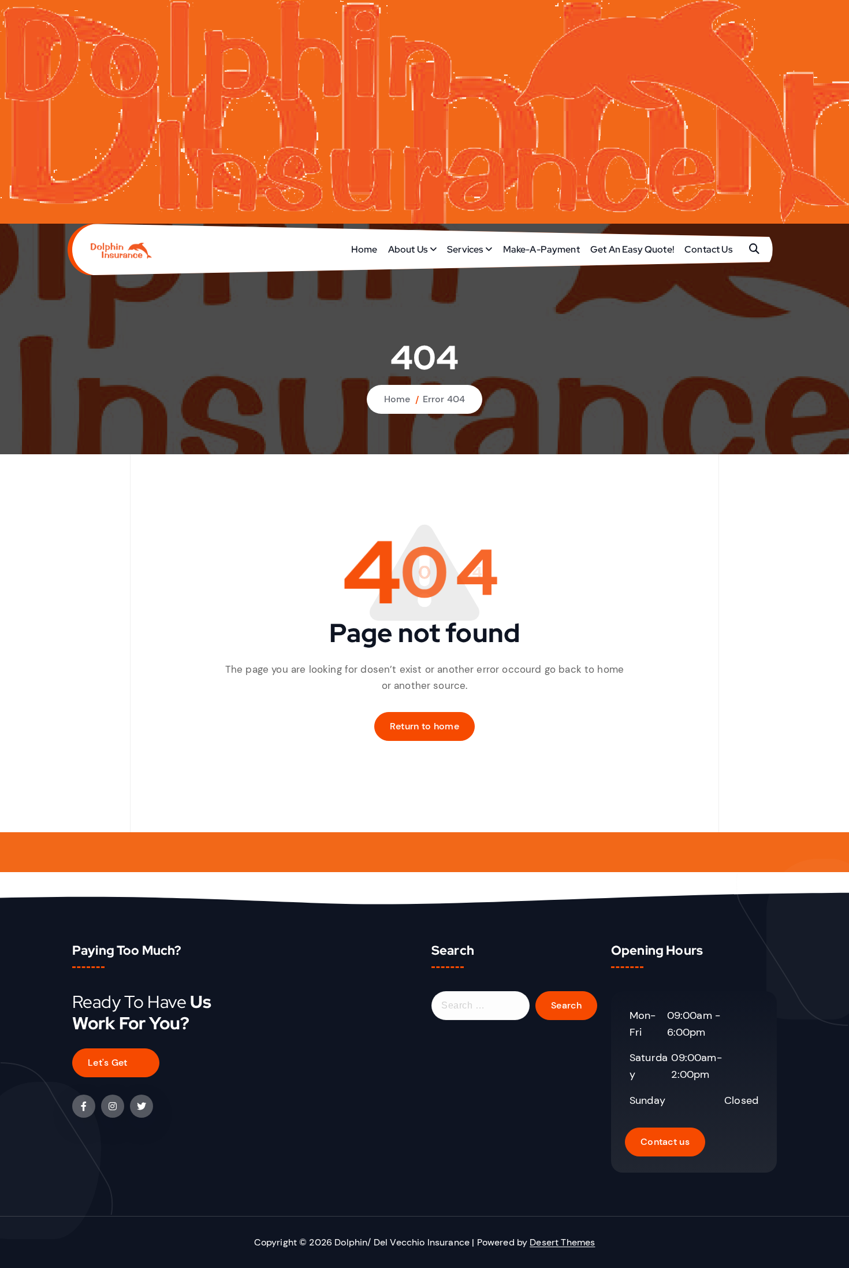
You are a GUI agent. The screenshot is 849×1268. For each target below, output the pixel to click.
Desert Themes (562, 1242)
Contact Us (708, 249)
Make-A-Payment (541, 249)
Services (465, 249)
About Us (407, 249)
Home (364, 249)
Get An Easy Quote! (632, 249)
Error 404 (444, 399)
